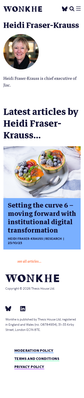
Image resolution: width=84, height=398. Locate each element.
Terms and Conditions (36, 359)
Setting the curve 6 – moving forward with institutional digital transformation (42, 218)
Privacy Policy (29, 367)
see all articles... (29, 261)
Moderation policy (34, 350)
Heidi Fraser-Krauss (25, 238)
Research (53, 238)
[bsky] (11, 308)
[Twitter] (64, 8)
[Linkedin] (21, 308)
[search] (71, 8)
